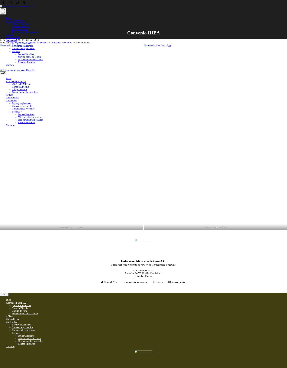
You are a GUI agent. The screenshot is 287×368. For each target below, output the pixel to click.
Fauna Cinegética (26, 54)
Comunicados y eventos (23, 48)
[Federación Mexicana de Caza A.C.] (18, 70)
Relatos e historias (26, 62)
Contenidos (11, 40)
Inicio (8, 18)
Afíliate (9, 34)
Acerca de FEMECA (16, 21)
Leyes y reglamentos (21, 43)
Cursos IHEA (12, 37)
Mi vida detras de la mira (29, 57)
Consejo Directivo (20, 26)
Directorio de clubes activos (25, 32)
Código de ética (19, 29)
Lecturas (16, 51)
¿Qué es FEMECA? (21, 24)
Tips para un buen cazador (30, 59)
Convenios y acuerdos (22, 45)
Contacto (10, 65)
